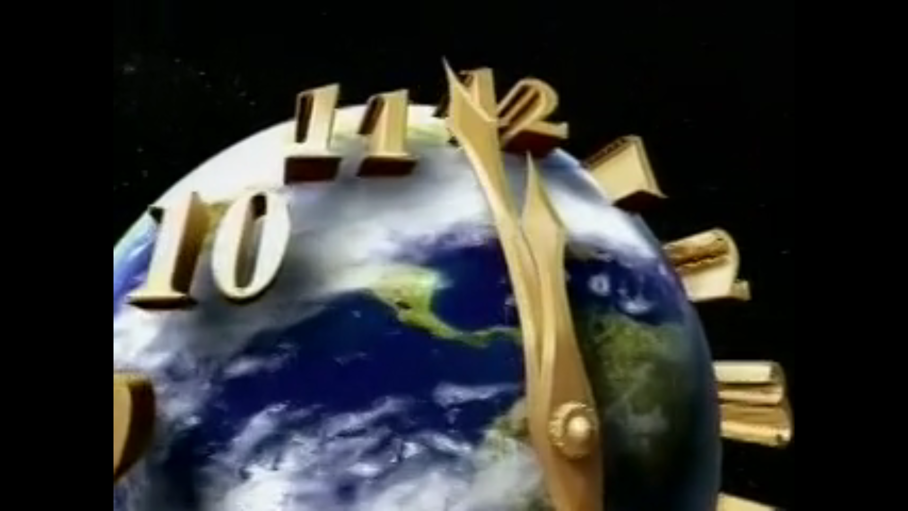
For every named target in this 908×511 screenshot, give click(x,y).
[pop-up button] (877, 495)
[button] (15, 495)
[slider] (454, 481)
